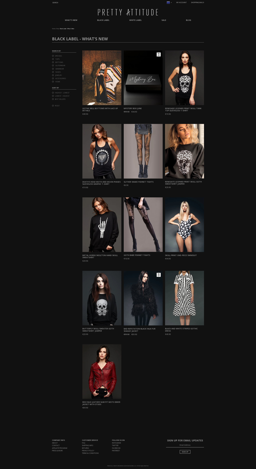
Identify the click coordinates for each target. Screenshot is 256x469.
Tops (57, 59)
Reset (57, 106)
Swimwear (59, 69)
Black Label (103, 20)
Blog (188, 20)
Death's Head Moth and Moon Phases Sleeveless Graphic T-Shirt (101, 183)
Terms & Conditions (90, 453)
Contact (56, 445)
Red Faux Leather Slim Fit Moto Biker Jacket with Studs (101, 403)
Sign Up (185, 452)
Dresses (58, 56)
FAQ (83, 443)
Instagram (116, 443)
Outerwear (60, 65)
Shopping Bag (197, 2)
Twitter (115, 445)
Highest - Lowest (62, 93)
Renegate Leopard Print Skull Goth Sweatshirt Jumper (183, 182)
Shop (57, 29)
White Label (135, 20)
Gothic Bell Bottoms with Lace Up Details (100, 109)
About (55, 443)
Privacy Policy (88, 451)
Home (53, 29)
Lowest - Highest (62, 96)
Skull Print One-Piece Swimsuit (181, 255)
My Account (181, 2)
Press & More (57, 451)
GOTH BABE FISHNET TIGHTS (137, 255)
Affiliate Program (59, 448)
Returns (85, 448)
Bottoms (59, 62)
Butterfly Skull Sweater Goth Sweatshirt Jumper (98, 329)
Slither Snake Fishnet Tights (138, 182)
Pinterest (116, 451)
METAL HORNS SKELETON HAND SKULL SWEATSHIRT (100, 256)
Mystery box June (133, 108)
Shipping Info (87, 445)
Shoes (58, 72)
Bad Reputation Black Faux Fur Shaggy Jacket (139, 329)
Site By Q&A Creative (143, 465)
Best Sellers (60, 99)
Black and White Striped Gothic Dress (181, 329)
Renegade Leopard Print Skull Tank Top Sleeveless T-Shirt (183, 109)
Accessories (60, 78)
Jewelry (58, 75)
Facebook (116, 448)
